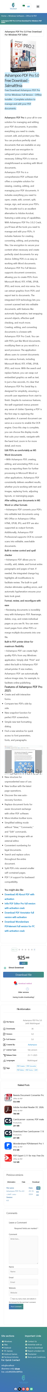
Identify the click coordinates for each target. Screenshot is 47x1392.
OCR (35, 1070)
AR (26, 6)
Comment (13, 1234)
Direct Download (16, 967)
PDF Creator (21, 1066)
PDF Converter (31, 1066)
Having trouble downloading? (23, 997)
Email (11, 1277)
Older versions (23, 992)
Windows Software (16, 16)
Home (3, 16)
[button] (38, 7)
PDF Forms (29, 1070)
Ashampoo (32, 1044)
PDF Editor (20, 1070)
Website (12, 1288)
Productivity (17, 1123)
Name (11, 1267)
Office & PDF (31, 16)
